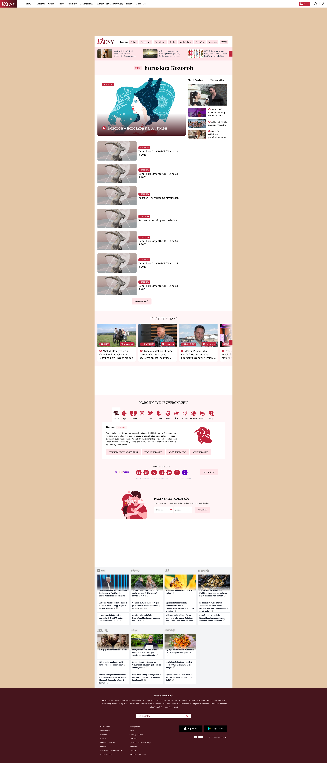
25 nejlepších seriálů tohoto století (113, 650)
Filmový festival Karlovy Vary (110, 3)
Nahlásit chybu (106, 754)
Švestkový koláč (171, 707)
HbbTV (103, 738)
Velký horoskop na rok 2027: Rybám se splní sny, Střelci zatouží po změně (169, 53)
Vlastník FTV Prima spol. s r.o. (112, 750)
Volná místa (105, 730)
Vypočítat (202, 510)
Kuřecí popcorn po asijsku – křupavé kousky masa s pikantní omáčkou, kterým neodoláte (212, 618)
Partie (170, 700)
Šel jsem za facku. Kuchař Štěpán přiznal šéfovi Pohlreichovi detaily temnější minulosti (146, 605)
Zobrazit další (141, 301)
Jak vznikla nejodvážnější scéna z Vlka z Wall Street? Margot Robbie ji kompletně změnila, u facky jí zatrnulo (112, 679)
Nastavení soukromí (138, 754)
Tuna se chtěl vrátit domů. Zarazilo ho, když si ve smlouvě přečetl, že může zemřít (157, 356)
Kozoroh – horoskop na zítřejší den (158, 197)
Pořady (129, 3)
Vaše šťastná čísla (161, 466)
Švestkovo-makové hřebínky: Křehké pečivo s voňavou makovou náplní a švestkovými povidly (213, 593)
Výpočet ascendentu (201, 704)
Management (135, 726)
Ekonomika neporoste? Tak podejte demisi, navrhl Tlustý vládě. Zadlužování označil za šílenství (113, 593)
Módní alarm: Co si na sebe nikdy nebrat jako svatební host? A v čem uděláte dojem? (215, 54)
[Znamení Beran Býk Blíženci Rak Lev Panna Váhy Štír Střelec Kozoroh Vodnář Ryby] (163, 510)
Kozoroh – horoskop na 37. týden (137, 128)
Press (132, 730)
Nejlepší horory (137, 700)
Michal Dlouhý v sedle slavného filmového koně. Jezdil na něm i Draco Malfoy (116, 354)
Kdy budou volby (188, 700)
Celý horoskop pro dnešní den (123, 452)
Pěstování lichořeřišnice (181, 704)
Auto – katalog (219, 700)
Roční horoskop (200, 452)
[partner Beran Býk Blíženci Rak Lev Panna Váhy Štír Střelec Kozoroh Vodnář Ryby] (183, 510)
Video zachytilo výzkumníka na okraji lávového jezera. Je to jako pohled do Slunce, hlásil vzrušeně (179, 618)
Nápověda (134, 746)
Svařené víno (134, 704)
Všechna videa (218, 80)
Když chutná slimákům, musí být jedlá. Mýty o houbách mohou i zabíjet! (179, 665)
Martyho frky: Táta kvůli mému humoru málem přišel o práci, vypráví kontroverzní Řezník (144, 652)
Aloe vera (166, 704)
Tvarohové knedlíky (219, 704)
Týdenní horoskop (153, 452)
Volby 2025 (123, 704)
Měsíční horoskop (177, 452)
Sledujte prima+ (87, 3)
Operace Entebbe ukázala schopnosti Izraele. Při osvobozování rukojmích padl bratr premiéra (180, 607)
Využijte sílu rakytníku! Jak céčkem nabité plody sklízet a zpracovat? (180, 651)
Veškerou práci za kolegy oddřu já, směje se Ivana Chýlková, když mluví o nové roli (146, 593)
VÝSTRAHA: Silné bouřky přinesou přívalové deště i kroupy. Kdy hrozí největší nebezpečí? (113, 605)
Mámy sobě (141, 3)
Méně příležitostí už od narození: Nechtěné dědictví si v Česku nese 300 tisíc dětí (125, 54)
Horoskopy (72, 3)
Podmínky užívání (107, 742)
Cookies (103, 746)
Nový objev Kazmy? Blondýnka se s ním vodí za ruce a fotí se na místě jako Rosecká (146, 677)
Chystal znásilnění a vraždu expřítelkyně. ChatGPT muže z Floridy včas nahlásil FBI (111, 618)
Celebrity (41, 3)
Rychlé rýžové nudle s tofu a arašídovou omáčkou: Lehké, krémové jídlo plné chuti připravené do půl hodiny (213, 607)
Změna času (161, 700)
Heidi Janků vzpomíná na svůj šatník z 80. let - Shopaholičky (216, 114)
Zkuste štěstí (209, 472)
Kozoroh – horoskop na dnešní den (158, 220)
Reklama (103, 734)
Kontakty (133, 738)
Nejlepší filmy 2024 (122, 700)
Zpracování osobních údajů (140, 742)
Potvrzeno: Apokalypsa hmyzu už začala (179, 591)
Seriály (60, 3)
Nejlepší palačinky (156, 707)
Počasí (177, 700)
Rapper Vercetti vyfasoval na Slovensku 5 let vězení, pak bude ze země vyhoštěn (146, 665)
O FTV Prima (105, 726)
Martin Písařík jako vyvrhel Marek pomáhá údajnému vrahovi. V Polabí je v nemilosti (197, 356)
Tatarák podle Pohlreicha (151, 704)
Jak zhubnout (107, 700)
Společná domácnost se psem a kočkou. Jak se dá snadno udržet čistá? (179, 677)
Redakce (133, 750)
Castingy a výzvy (136, 734)
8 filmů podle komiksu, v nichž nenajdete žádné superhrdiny (111, 663)
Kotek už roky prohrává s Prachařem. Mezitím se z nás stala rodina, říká (146, 618)
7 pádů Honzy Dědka (108, 704)
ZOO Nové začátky (204, 700)
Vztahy (51, 3)
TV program (150, 700)
